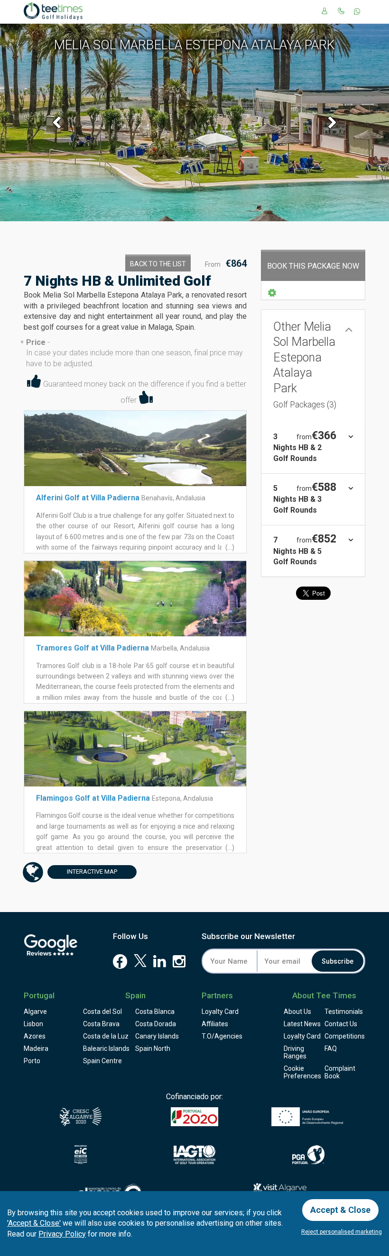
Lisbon (33, 1024)
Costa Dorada (155, 1024)
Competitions (344, 1036)
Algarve (35, 1011)
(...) (229, 547)
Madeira (36, 1048)
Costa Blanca (155, 1011)
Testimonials (343, 1011)
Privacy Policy (62, 1233)
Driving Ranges (295, 1052)
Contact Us (340, 1024)
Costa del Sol (102, 1011)
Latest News (302, 1024)
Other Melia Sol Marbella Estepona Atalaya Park (304, 365)
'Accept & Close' (34, 1223)
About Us (297, 1011)
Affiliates (215, 1024)
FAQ (330, 1048)
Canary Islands (157, 1036)
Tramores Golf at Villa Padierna (92, 647)
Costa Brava (101, 1024)
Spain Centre (102, 1061)
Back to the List (158, 264)
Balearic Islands (106, 1048)
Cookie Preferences (302, 1072)
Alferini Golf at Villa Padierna (87, 497)
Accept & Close (340, 1210)
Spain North (152, 1048)
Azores (35, 1036)
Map (92, 871)
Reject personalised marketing (341, 1232)
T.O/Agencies (222, 1036)
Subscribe (337, 961)
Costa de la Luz (106, 1036)
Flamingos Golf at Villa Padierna (93, 798)
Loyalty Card (220, 1011)
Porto (32, 1061)
